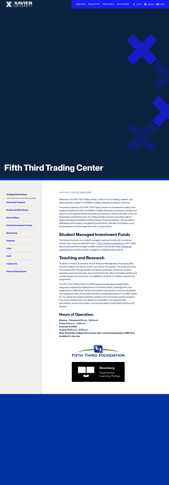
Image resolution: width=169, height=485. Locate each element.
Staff (8, 256)
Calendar (10, 240)
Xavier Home (64, 192)
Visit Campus (108, 4)
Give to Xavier (123, 4)
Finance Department (16, 271)
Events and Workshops (17, 210)
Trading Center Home (16, 194)
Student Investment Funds (19, 225)
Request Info (94, 4)
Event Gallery (12, 217)
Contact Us (11, 263)
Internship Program (15, 202)
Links (8, 248)
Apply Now (81, 4)
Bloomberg (11, 233)
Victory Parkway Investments (110, 243)
